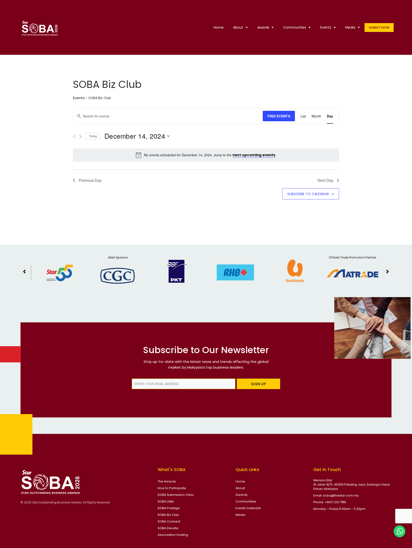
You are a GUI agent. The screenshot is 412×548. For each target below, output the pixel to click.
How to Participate (172, 488)
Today (93, 136)
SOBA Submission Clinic (176, 494)
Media (350, 27)
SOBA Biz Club (168, 514)
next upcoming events (253, 154)
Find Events (279, 116)
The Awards (167, 481)
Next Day (325, 180)
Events (325, 27)
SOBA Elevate (168, 528)
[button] (24, 271)
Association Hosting (173, 535)
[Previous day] (74, 136)
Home (219, 27)
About (238, 27)
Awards (263, 27)
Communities (294, 27)
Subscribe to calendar (308, 194)
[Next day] (80, 136)
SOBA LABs (166, 501)
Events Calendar (248, 508)
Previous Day (90, 180)
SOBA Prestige (169, 508)
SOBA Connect (169, 521)
